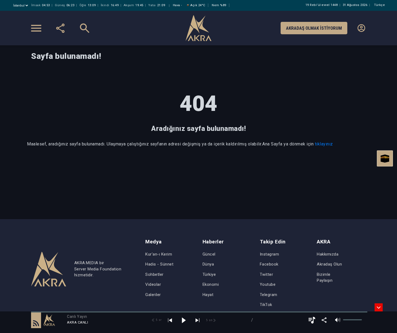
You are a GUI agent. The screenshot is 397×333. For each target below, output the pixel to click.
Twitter (266, 274)
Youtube (268, 284)
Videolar (153, 284)
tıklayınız (324, 144)
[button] (36, 320)
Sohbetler (154, 274)
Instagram (269, 254)
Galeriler (153, 294)
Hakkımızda (327, 254)
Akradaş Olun (329, 264)
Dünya (208, 264)
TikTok (266, 304)
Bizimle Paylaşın (324, 277)
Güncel (209, 254)
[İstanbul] (21, 6)
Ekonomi (211, 284)
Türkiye (209, 274)
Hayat (208, 294)
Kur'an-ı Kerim (158, 254)
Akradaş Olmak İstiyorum (314, 28)
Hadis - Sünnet (159, 264)
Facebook (269, 264)
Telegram (268, 294)
